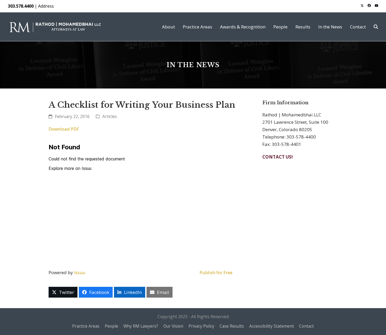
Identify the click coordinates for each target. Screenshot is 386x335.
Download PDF (64, 129)
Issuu (79, 272)
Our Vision (173, 326)
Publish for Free (216, 272)
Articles (109, 116)
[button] (376, 26)
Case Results (232, 326)
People (111, 326)
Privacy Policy (201, 326)
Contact (306, 326)
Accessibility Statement (271, 326)
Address (46, 6)
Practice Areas (86, 326)
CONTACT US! (277, 157)
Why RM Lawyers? (140, 326)
